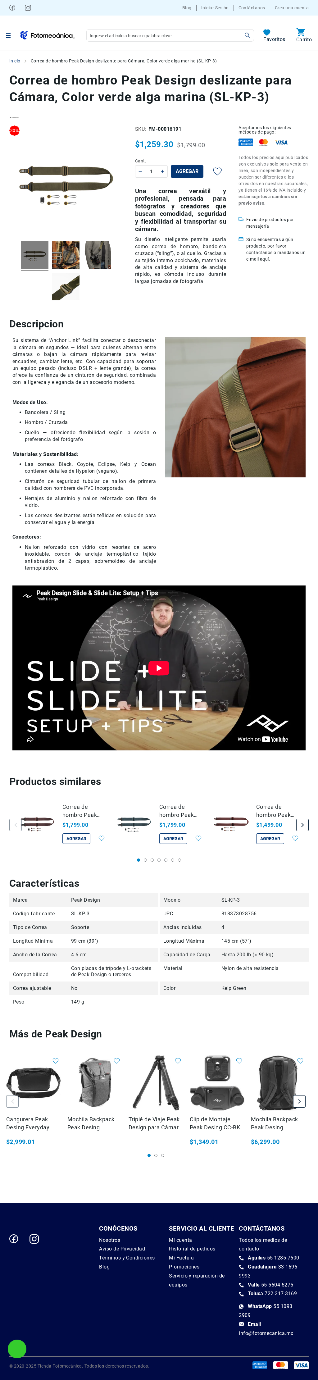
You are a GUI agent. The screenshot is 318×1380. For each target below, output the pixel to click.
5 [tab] (165, 860)
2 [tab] (145, 860)
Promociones (184, 1267)
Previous (15, 825)
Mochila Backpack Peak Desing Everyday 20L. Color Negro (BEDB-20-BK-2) (277, 1124)
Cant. (140, 160)
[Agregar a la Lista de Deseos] (212, 171)
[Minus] (140, 171)
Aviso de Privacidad (122, 1249)
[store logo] (47, 35)
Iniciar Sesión (215, 7)
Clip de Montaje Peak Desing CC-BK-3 (216, 1124)
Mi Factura (181, 1258)
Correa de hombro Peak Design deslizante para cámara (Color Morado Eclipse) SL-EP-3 (83, 811)
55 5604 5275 (270, 1285)
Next (302, 825)
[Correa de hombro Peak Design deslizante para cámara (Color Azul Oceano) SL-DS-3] (134, 825)
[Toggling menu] (8, 35)
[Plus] (162, 171)
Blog (187, 7)
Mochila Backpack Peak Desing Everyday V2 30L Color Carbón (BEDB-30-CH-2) (94, 1124)
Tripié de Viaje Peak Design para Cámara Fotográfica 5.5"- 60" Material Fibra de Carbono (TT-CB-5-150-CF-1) (155, 1124)
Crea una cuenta (292, 7)
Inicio (14, 60)
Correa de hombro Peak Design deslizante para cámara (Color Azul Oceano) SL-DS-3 (181, 811)
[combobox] (170, 35)
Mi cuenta (180, 1240)
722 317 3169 (272, 1293)
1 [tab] (138, 860)
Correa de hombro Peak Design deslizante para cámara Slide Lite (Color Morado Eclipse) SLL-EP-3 (277, 811)
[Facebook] (12, 8)
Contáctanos (251, 7)
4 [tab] (159, 860)
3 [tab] (152, 860)
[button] (98, 838)
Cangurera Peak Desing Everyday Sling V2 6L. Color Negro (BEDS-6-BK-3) (33, 1124)
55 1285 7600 (273, 1258)
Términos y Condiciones (127, 1258)
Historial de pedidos (192, 1249)
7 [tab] (179, 860)
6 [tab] (172, 860)
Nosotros (109, 1240)
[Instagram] (28, 8)
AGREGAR (76, 838)
